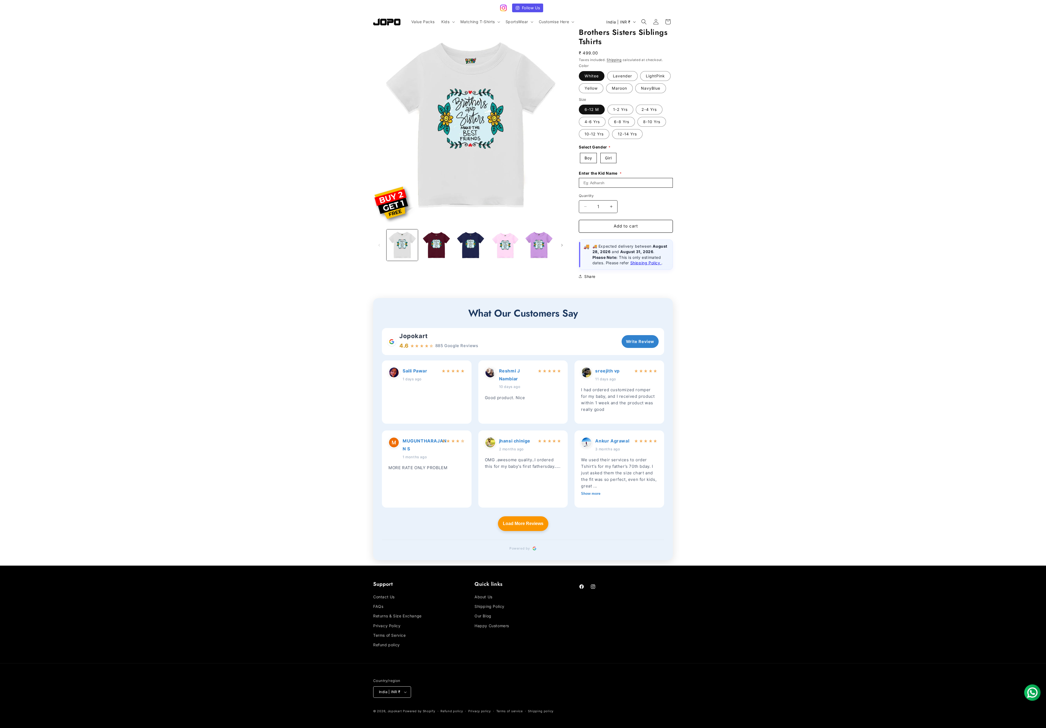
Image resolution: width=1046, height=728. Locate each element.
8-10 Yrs (651, 121)
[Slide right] (562, 245)
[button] (447, 22)
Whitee (592, 76)
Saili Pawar (415, 371)
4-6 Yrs (592, 121)
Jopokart (413, 335)
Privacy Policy (386, 625)
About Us (483, 596)
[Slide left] (379, 245)
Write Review (640, 341)
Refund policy (386, 644)
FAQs (378, 606)
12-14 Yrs (627, 134)
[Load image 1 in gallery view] (402, 245)
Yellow (591, 88)
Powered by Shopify (419, 711)
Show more (590, 494)
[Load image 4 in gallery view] (504, 245)
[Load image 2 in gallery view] (436, 245)
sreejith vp (607, 371)
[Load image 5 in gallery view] (539, 245)
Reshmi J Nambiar (509, 374)
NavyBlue (650, 88)
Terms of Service (389, 635)
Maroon (619, 88)
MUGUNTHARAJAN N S (420, 444)
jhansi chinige (514, 441)
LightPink (655, 76)
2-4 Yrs (649, 109)
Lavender (622, 76)
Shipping (614, 60)
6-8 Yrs (621, 121)
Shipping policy (541, 711)
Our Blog (483, 616)
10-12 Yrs (594, 134)
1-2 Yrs (620, 109)
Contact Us (384, 596)
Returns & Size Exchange (397, 616)
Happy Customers (492, 625)
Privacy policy (479, 711)
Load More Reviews (523, 523)
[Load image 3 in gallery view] (470, 245)
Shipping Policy (646, 262)
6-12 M (592, 109)
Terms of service (509, 711)
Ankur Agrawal (612, 441)
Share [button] (589, 276)
